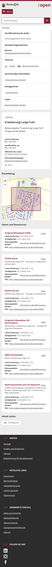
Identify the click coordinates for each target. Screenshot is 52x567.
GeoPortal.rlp (12, 290)
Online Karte (11, 258)
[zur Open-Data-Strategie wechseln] (44, 5)
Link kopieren (13, 422)
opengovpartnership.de (14, 527)
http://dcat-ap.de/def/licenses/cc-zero (35, 243)
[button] (5, 181)
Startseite (6, 28)
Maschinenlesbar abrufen (15, 105)
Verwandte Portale (20, 507)
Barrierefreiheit (11, 481)
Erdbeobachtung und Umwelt (15, 80)
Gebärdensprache (12, 485)
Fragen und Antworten (14, 448)
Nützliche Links (17, 470)
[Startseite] (10, 5)
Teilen (10, 165)
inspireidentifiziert (12, 93)
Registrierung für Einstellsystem (18, 458)
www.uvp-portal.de (12, 513)
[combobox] (23, 20)
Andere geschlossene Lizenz (16, 161)
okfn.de (7, 532)
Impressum (9, 476)
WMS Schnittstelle (14, 355)
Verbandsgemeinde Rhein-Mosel (18, 53)
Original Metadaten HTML (18, 233)
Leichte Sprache (11, 490)
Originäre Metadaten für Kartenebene (17, 321)
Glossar (7, 453)
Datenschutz (9, 495)
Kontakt (7, 444)
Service (13, 438)
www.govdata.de (11, 518)
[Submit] (47, 20)
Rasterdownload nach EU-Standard (22, 385)
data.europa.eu (11, 522)
